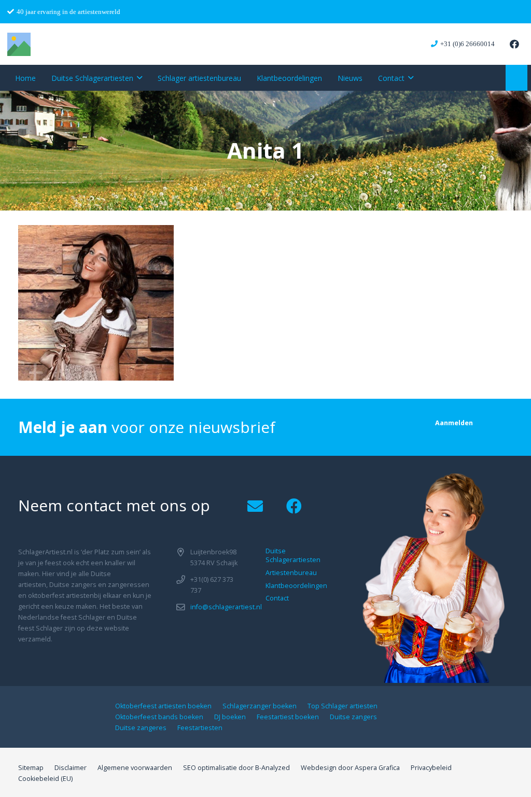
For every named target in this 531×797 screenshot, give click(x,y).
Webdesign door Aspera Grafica (350, 767)
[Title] (19, 44)
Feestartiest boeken (288, 716)
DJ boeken (230, 716)
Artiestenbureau (291, 572)
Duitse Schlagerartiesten (293, 556)
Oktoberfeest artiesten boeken (163, 706)
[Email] (254, 506)
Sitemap (31, 767)
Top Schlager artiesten (343, 706)
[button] (139, 78)
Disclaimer (70, 767)
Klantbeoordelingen (296, 585)
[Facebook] (514, 44)
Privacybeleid (431, 767)
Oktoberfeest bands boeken (159, 716)
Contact (277, 598)
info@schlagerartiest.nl (226, 607)
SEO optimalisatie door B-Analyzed (236, 767)
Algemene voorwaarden (134, 767)
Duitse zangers (353, 716)
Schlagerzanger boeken (259, 706)
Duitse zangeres (140, 727)
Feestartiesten (199, 727)
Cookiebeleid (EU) (45, 778)
